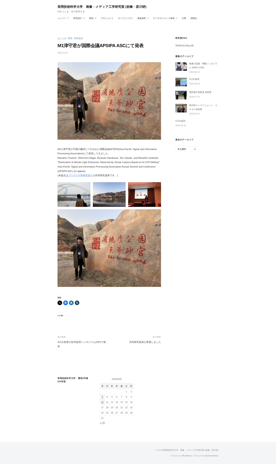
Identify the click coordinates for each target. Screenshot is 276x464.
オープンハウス (125, 18)
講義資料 (141, 18)
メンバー (61, 18)
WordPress (187, 456)
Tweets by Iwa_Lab (184, 45)
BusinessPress (211, 456)
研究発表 (78, 38)
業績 (91, 18)
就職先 (193, 18)
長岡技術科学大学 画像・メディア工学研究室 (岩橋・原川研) (101, 6)
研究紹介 (77, 18)
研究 (70, 38)
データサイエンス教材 (164, 18)
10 (102, 402)
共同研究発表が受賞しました (145, 342)
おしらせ (61, 38)
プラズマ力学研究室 (79, 175)
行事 (184, 18)
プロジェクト (107, 18)
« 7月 (102, 423)
